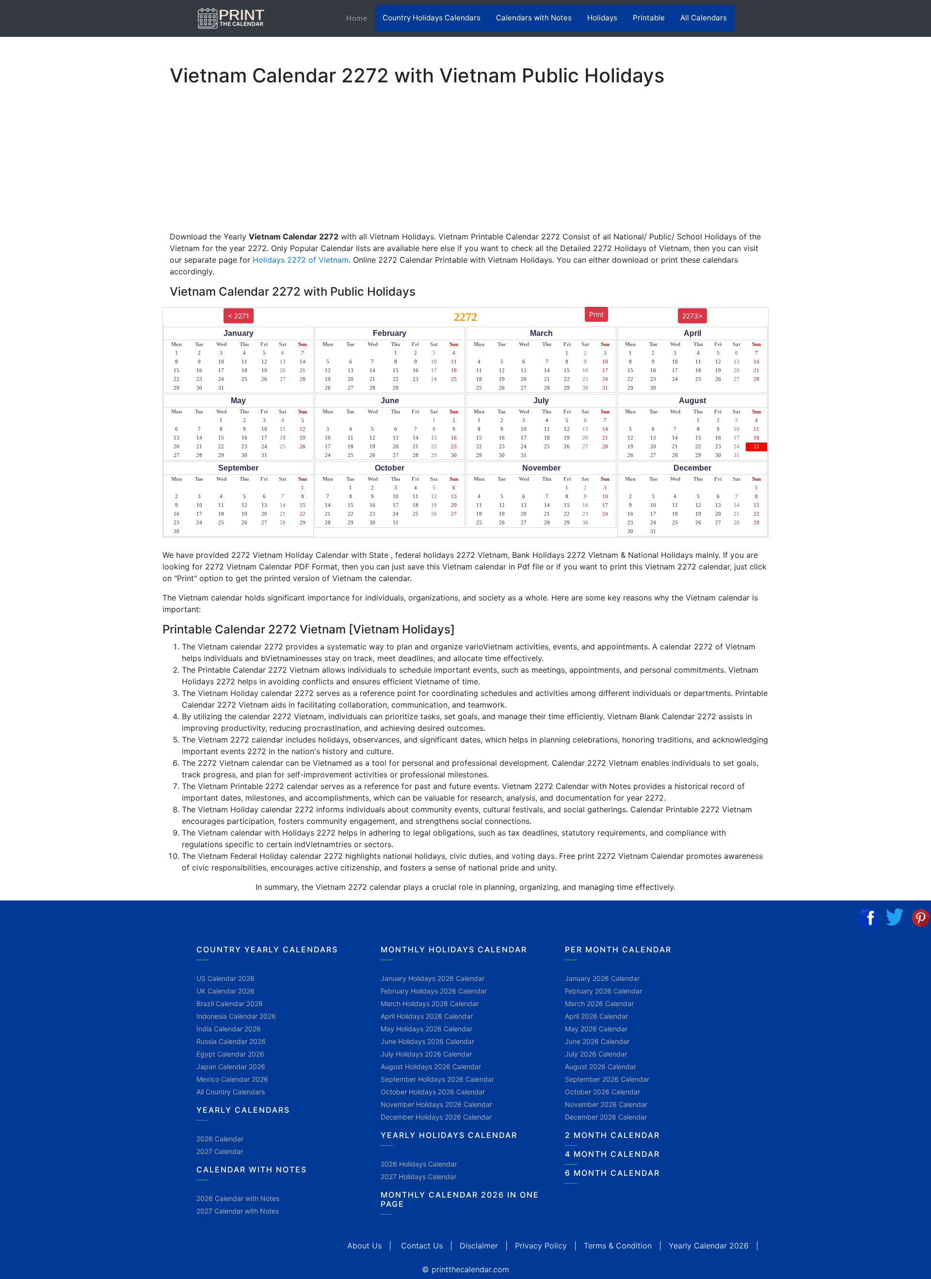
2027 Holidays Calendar (418, 1176)
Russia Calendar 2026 (231, 1041)
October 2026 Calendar (602, 1092)
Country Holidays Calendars (432, 17)
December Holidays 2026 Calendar (436, 1117)
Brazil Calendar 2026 (229, 1003)
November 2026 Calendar (606, 1104)
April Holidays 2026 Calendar (427, 1016)
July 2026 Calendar (596, 1054)
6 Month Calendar (612, 1173)
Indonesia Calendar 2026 (236, 1016)
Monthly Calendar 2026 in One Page (460, 1199)
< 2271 (238, 316)
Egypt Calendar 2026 (230, 1054)
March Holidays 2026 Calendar (430, 1003)
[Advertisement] (55, 302)
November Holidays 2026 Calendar (436, 1104)
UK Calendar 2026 (225, 991)
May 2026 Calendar (596, 1029)
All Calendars (703, 17)
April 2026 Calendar (596, 1016)
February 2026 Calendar (603, 991)
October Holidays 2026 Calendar (433, 1092)
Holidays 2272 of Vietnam (301, 260)
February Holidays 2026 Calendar (434, 991)
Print (596, 314)
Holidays (602, 17)
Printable (649, 17)
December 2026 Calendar (606, 1117)
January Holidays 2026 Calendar (432, 978)
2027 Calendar (219, 1151)
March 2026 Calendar (599, 1003)
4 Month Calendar (612, 1154)
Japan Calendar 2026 (230, 1066)
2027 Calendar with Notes (237, 1211)
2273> (692, 316)
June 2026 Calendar (597, 1041)
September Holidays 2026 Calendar (437, 1079)
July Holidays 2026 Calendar (426, 1054)
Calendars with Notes (534, 17)
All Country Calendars (230, 1092)
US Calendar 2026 (225, 978)
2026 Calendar (219, 1139)
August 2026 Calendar (600, 1066)
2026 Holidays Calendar (419, 1164)
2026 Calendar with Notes (237, 1198)
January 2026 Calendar (602, 978)
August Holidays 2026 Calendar (431, 1066)
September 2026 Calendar (607, 1079)
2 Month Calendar (612, 1135)
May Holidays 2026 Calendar (426, 1029)
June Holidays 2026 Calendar (427, 1041)
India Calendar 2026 (228, 1029)
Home (360, 18)
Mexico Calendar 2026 (232, 1079)
